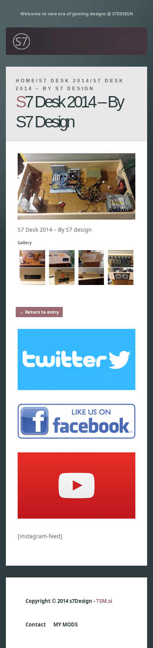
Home (26, 80)
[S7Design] (21, 31)
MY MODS (65, 624)
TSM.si (104, 600)
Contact (36, 624)
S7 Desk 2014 (64, 80)
